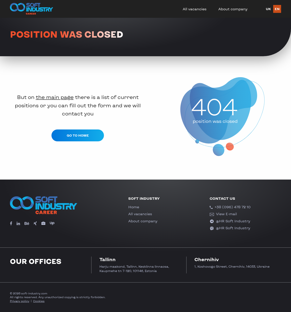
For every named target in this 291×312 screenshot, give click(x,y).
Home (133, 207)
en (277, 9)
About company (232, 9)
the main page (55, 97)
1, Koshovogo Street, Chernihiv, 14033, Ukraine (232, 266)
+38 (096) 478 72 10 (232, 207)
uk (268, 9)
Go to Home (78, 135)
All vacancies (194, 9)
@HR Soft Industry (232, 221)
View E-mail (226, 214)
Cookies (39, 301)
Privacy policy (19, 301)
